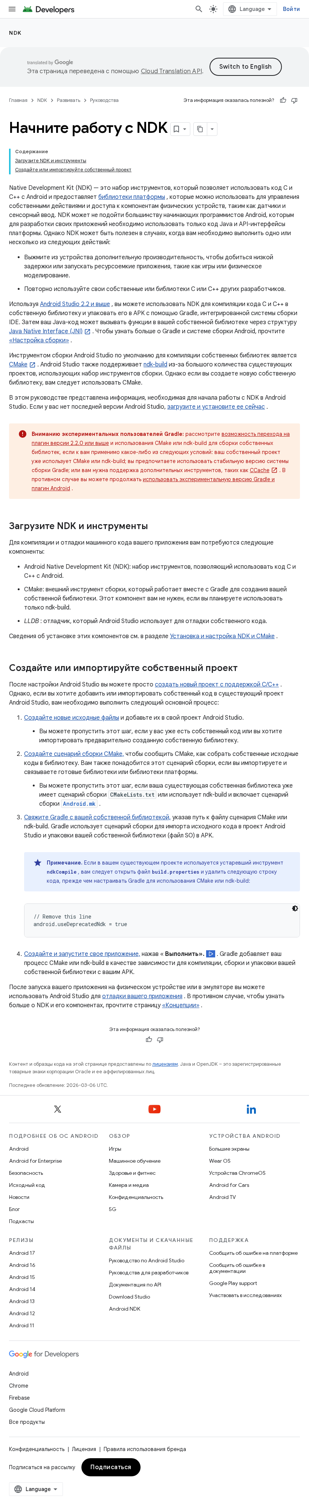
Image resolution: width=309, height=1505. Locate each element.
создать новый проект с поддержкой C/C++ (217, 684)
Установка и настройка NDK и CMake (222, 636)
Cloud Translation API (171, 71)
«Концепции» (180, 1005)
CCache (259, 470)
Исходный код (27, 1185)
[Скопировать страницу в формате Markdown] (200, 129)
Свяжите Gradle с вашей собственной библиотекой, (97, 817)
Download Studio (129, 1296)
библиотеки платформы (131, 197)
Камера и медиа (129, 1185)
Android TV (222, 1197)
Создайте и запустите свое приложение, (82, 954)
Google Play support (233, 1283)
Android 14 (22, 1289)
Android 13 (22, 1301)
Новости (19, 1197)
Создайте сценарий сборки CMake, (74, 754)
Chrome (18, 1385)
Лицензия (84, 1449)
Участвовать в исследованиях (245, 1295)
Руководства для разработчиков (148, 1272)
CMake (18, 364)
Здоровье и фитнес (132, 1173)
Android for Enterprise (35, 1160)
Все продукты (27, 1422)
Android (19, 1148)
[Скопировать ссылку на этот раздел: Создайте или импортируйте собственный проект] (245, 668)
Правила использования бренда (145, 1449)
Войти (291, 9)
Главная (18, 100)
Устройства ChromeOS (237, 1173)
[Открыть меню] (12, 9)
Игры (115, 1148)
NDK (15, 32)
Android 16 (22, 1265)
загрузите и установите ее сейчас (216, 407)
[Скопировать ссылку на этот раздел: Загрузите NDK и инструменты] (155, 526)
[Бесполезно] (294, 100)
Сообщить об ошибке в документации (237, 1268)
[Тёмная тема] (295, 908)
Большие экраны (229, 1148)
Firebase (19, 1397)
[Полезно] (283, 100)
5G (112, 1209)
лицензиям (165, 1064)
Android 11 (21, 1325)
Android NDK (124, 1308)
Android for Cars (229, 1185)
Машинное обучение (135, 1160)
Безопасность (26, 1173)
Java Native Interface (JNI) (46, 331)
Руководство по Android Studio (146, 1260)
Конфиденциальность (136, 1197)
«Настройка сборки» (39, 340)
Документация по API (135, 1284)
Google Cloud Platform (37, 1410)
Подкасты (21, 1221)
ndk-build (155, 364)
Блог (14, 1209)
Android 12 (22, 1313)
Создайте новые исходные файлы (71, 718)
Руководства (104, 100)
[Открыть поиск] (198, 9)
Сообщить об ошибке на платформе (253, 1253)
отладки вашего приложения (142, 996)
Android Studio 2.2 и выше (75, 304)
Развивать (68, 100)
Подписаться (111, 1467)
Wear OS (220, 1160)
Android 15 (22, 1277)
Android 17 (22, 1253)
